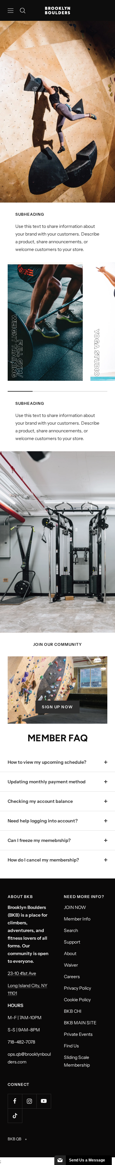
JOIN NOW (75, 907)
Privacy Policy (77, 988)
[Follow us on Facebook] (15, 1101)
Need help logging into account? (43, 821)
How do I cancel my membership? (43, 860)
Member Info (77, 919)
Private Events (78, 1034)
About (70, 953)
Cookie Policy (77, 1000)
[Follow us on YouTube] (43, 1101)
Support (72, 942)
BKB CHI (72, 1011)
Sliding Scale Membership (77, 1061)
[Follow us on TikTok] (15, 1115)
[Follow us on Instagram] (29, 1101)
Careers (72, 976)
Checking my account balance (40, 801)
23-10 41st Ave (22, 973)
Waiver (71, 965)
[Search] (23, 10)
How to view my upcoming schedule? (47, 762)
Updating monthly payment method (47, 782)
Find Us (71, 1046)
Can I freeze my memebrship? (39, 840)
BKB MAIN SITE (80, 1023)
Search (71, 930)
